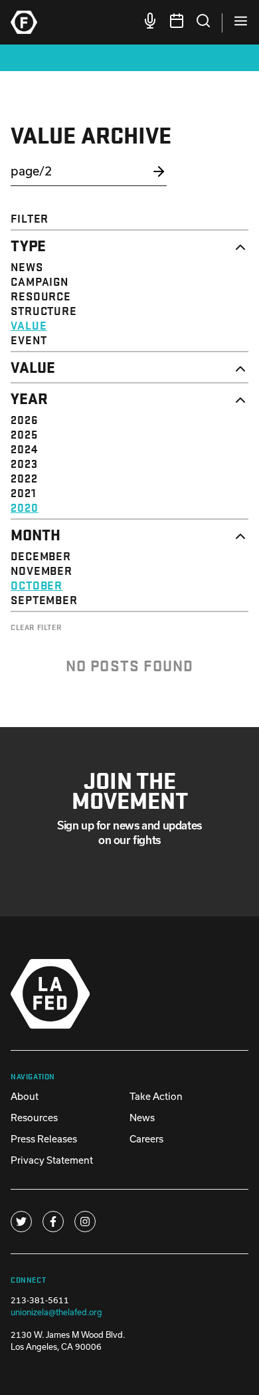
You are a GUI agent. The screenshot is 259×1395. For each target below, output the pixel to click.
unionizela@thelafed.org (56, 1312)
